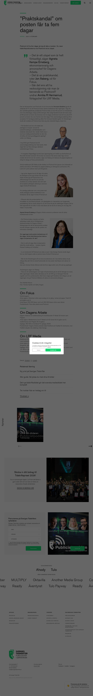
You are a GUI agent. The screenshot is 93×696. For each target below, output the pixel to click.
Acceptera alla (53, 350)
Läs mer (49, 346)
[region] (46, 348)
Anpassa (38, 350)
